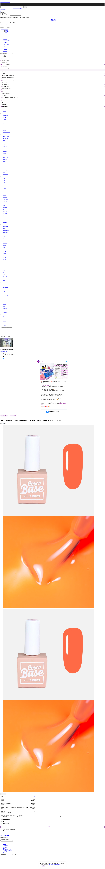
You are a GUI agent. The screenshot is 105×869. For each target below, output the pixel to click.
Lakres (34, 796)
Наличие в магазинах (53, 826)
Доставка (5, 39)
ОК (43, 865)
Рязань (6, 32)
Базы (6, 415)
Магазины (5, 37)
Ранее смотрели (4, 835)
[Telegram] (3, 842)
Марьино (7, 31)
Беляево (6, 30)
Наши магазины (4, 29)
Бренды (4, 36)
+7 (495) (4, 24)
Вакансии (5, 851)
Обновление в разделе (5, 2)
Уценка (5, 49)
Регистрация (3, 9)
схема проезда (4, 351)
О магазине (5, 852)
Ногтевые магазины (7, 849)
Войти (4, 844)
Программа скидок (8, 46)
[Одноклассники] (2, 842)
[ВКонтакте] (1, 842)
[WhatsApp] (5, 842)
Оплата (4, 848)
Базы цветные (14, 415)
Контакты (5, 51)
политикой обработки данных (54, 864)
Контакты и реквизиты (7, 850)
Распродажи (6, 44)
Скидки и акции (6, 40)
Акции (5, 42)
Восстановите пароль (17, 8)
